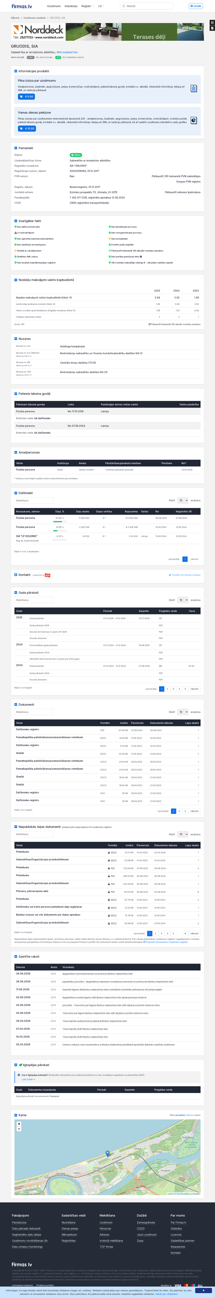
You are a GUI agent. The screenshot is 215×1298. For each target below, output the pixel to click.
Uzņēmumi (54, 6)
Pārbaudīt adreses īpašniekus (183, 192)
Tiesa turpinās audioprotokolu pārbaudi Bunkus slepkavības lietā (94, 1021)
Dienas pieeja (70, 1228)
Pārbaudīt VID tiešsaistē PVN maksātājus (176, 176)
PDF (113, 868)
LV (100, 6)
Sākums (15, 17)
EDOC (114, 852)
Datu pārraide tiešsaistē (26, 1228)
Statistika (176, 1228)
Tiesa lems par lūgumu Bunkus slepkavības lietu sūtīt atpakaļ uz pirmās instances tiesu (105, 1013)
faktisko (190, 1115)
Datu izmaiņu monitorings (27, 1246)
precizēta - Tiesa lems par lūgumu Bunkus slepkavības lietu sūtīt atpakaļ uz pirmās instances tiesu (111, 1005)
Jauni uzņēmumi (147, 1234)
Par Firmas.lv (178, 1222)
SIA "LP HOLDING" (26, 536)
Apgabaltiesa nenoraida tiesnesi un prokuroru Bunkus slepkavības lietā (97, 973)
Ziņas (140, 1240)
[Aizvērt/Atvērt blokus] (212, 22)
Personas (105, 1228)
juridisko (180, 1115)
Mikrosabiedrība (67, 52)
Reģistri (86, 6)
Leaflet (170, 1193)
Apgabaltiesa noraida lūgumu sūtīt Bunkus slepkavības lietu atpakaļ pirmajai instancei (104, 997)
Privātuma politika (45, 1285)
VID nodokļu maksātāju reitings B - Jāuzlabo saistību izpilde (142, 262)
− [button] (19, 1129)
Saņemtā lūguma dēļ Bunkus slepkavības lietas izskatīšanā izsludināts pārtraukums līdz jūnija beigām (112, 989)
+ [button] (19, 1124)
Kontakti (176, 1252)
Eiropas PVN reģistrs (189, 181)
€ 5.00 (29, 96)
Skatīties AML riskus (27, 256)
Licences (176, 1234)
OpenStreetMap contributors (188, 1193)
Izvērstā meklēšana (111, 1240)
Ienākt (197, 6)
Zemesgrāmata (146, 1222)
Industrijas (71, 6)
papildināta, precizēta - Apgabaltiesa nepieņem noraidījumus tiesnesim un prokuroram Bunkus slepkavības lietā (117, 981)
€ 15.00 (29, 128)
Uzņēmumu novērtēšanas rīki (30, 1240)
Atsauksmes (178, 1246)
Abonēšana (68, 1222)
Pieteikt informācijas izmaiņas (186, 575)
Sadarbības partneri (182, 1240)
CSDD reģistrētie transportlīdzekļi (89, 202)
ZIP (160, 666)
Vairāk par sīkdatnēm (166, 1294)
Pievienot (54, 1096)
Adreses (104, 1234)
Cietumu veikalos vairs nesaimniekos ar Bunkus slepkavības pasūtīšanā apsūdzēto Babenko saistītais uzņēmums (118, 1044)
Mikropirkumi (69, 1234)
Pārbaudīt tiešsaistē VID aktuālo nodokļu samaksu (137, 250)
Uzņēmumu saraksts (35, 17)
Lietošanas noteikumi (22, 1285)
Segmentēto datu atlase (26, 1234)
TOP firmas (106, 1246)
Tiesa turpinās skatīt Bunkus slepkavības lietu (85, 1029)
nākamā (194, 689)
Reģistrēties (69, 1240)
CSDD (141, 1228)
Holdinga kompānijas (72, 346)
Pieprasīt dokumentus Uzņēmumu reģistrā (166, 942)
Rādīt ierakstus (185, 500)
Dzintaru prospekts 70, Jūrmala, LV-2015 (93, 192)
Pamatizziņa (19, 1222)
